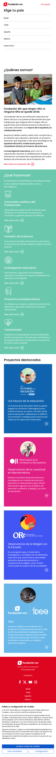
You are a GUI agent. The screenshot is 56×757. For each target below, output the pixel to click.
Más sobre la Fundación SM (17, 164)
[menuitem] (45, 4)
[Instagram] (35, 682)
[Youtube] (30, 682)
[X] (24, 682)
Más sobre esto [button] (11, 220)
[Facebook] (20, 682)
